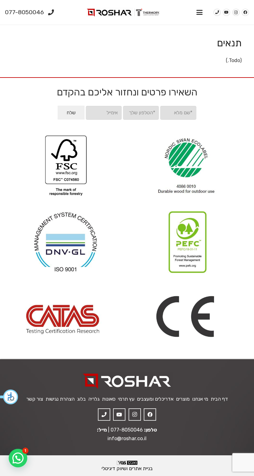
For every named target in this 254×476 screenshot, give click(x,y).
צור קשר (34, 399)
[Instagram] (236, 12)
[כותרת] (104, 414)
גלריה (93, 399)
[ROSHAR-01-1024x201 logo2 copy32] (123, 12)
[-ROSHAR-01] (127, 381)
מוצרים (183, 399)
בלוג (81, 399)
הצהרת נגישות (60, 399)
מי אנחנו (200, 399)
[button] (9, 397)
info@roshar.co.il (127, 438)
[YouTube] (226, 12)
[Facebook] (245, 12)
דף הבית (219, 399)
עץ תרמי (126, 399)
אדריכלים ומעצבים (155, 399)
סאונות (109, 399)
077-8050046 (127, 430)
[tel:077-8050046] (217, 12)
